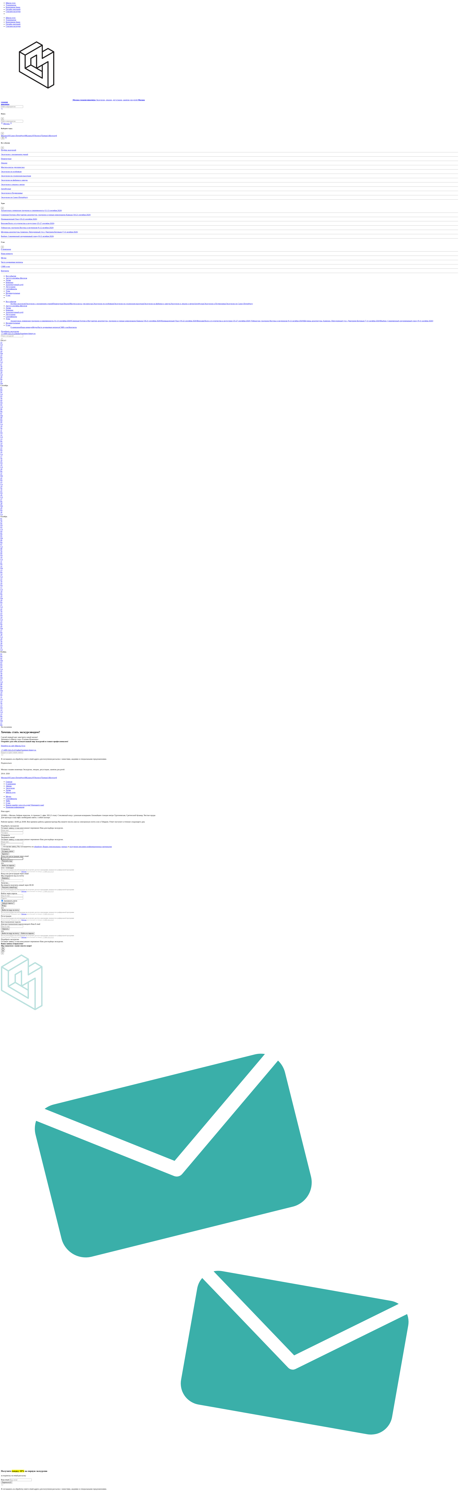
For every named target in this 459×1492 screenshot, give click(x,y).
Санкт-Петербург (18, 136)
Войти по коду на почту (10, 910)
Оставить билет (7, 851)
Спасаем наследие (13, 12)
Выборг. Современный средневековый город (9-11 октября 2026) (27, 236)
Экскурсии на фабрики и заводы (14, 180)
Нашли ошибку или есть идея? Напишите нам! (25, 805)
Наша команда (7, 254)
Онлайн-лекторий (13, 9)
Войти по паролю (8, 865)
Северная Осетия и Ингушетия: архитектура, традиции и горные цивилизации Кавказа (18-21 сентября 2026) (46, 215)
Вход (4, 906)
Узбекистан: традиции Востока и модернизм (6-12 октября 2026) (27, 228)
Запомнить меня (10, 901)
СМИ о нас (5, 266)
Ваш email (5, 1480)
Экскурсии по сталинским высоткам (16, 176)
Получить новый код (9, 887)
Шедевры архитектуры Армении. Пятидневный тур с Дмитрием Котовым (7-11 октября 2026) (39, 232)
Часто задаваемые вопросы (12, 262)
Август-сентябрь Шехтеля (16, 278)
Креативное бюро (13, 7)
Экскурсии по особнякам (11, 172)
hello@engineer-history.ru (26, 334)
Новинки (9, 282)
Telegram (23, 871)
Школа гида (10, 3)
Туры (8, 291)
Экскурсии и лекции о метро (13, 184)
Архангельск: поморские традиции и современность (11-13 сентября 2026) (31, 210)
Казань (30, 136)
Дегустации (10, 287)
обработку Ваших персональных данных (50, 847)
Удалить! (5, 854)
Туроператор (11, 5)
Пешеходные (6, 159)
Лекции (4, 163)
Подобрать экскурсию (10, 331)
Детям (8, 280)
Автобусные (6, 189)
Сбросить (5, 929)
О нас (8, 295)
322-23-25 (8, 334)
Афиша (9, 786)
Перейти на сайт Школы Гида (13, 746)
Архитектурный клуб (14, 285)
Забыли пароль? (8, 903)
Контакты (5, 271)
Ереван (45, 136)
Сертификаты (11, 289)
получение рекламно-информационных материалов (90, 847)
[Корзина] (6, 138)
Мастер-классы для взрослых (13, 167)
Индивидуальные (13, 293)
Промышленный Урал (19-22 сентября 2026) (19, 219)
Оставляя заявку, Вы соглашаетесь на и (57, 847)
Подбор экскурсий (8, 150)
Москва (5, 136)
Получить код (7, 861)
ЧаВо (8, 801)
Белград (53, 136)
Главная (9, 782)
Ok (3, 948)
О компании (6, 249)
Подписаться (6, 1482)
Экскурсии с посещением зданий (14, 154)
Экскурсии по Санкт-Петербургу (14, 197)
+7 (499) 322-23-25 (48, 871)
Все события (11, 276)
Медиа (3, 258)
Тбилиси (38, 136)
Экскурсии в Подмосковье (12, 193)
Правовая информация (15, 807)
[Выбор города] (11, 124)
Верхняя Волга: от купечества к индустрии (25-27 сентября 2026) (27, 223)
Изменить (5, 878)
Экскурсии (10, 788)
